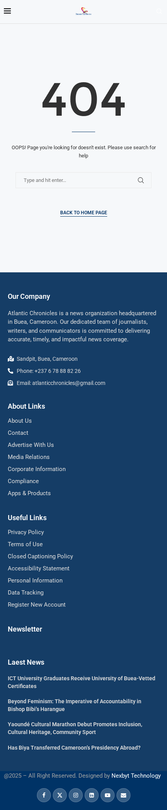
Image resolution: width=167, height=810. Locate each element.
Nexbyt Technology (136, 775)
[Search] (159, 12)
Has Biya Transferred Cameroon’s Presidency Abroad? (74, 748)
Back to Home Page (83, 212)
